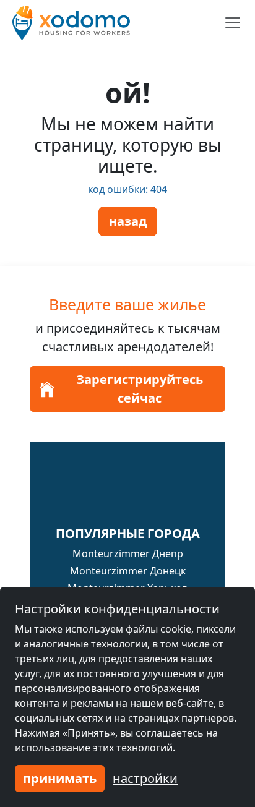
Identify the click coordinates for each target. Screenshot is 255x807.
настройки (145, 778)
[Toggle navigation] (233, 23)
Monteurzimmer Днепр (127, 553)
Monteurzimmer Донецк (128, 571)
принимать (60, 778)
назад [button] (128, 221)
